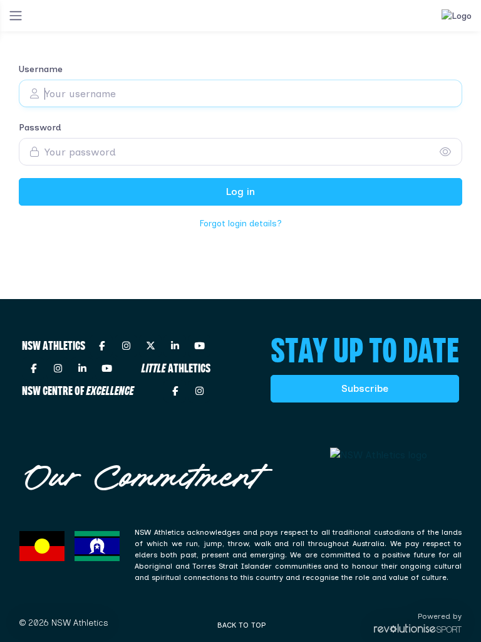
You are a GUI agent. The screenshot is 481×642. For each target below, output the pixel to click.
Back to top (241, 625)
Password (40, 127)
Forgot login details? (240, 223)
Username (41, 69)
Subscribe (364, 388)
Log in (240, 191)
